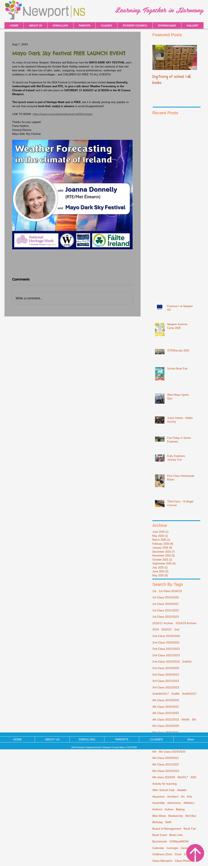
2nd (176, 629)
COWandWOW (178, 841)
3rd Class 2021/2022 (165, 680)
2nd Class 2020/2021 (166, 642)
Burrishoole (159, 841)
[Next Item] (190, 57)
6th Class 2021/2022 (165, 764)
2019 (155, 629)
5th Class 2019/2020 (165, 725)
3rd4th (175, 693)
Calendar (158, 848)
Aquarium (158, 796)
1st (154, 591)
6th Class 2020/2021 (165, 758)
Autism (169, 809)
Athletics (188, 802)
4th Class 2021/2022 (165, 713)
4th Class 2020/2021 (165, 706)
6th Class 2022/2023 (165, 771)
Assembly (158, 802)
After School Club (163, 790)
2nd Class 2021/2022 (166, 648)
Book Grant (159, 835)
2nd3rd (186, 661)
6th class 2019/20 (163, 777)
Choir (178, 854)
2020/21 (166, 629)
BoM (168, 822)
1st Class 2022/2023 (165, 616)
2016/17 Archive (162, 623)
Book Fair (190, 828)
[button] (167, 25)
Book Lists (176, 835)
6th (154, 751)
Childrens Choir (162, 854)
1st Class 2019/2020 (165, 597)
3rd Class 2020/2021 (165, 674)
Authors (157, 809)
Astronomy (174, 802)
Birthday (157, 822)
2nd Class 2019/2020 (166, 636)
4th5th (185, 719)
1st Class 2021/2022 (165, 610)
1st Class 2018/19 (170, 591)
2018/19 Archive (186, 623)
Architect (172, 796)
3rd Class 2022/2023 (165, 687)
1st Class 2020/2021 (165, 603)
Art (182, 796)
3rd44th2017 (160, 693)
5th (194, 719)
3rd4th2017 (189, 693)
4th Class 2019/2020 (165, 700)
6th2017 (183, 777)
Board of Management (166, 828)
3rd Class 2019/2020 (165, 668)
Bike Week (159, 815)
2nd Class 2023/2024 (166, 661)
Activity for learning (164, 783)
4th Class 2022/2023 (165, 719)
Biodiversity (175, 815)
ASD (193, 777)
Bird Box (190, 815)
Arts (189, 796)
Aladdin (182, 790)
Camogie (172, 848)
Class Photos (183, 860)
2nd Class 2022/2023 (166, 655)
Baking (180, 809)
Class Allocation (162, 860)
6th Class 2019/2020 (172, 751)
